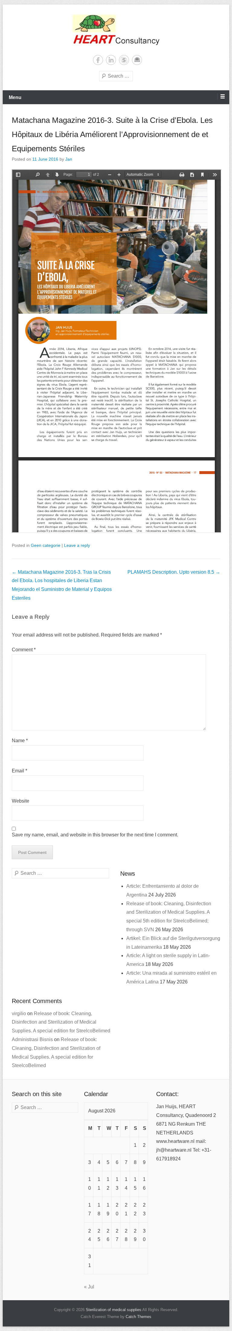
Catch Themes (138, 1317)
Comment (24, 649)
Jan (68, 159)
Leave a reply (77, 545)
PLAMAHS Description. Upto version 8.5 (173, 572)
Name (20, 740)
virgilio (19, 1013)
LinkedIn (111, 60)
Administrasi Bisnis (32, 1039)
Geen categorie (45, 545)
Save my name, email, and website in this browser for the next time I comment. (95, 834)
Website (20, 800)
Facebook (98, 60)
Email (137, 60)
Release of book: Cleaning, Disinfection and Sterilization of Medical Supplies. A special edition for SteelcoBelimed (61, 1022)
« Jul (89, 1286)
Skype (124, 60)
